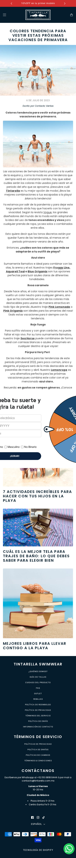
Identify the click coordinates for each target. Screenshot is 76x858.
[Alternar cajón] (4, 15)
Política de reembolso (38, 705)
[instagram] (38, 817)
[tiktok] (43, 817)
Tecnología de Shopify (38, 850)
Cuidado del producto (38, 682)
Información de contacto (38, 727)
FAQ (38, 688)
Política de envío (38, 721)
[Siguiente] (64, 3)
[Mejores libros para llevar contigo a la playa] (38, 603)
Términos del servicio (38, 716)
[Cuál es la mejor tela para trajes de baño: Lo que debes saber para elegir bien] (38, 527)
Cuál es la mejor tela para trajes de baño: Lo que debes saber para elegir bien (36, 556)
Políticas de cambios (38, 755)
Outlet (38, 694)
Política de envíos (38, 750)
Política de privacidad (38, 710)
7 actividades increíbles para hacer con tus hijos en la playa (37, 496)
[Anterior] (11, 3)
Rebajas (38, 699)
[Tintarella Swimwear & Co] (38, 15)
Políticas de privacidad (38, 744)
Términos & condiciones (38, 761)
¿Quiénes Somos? (38, 671)
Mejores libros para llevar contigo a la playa (34, 646)
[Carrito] (71, 14)
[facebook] (32, 817)
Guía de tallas (38, 677)
